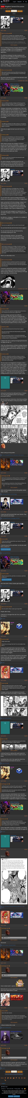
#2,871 (25, 636)
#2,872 (25, 680)
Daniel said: (4, 683)
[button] (1, 1)
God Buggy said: (5, 475)
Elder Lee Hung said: (6, 33)
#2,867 (25, 511)
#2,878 (25, 963)
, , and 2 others (9, 945)
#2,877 (25, 925)
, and (11, 518)
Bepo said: (4, 739)
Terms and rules (10, 1088)
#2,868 (25, 536)
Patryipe (3, 8)
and (9, 494)
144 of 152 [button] (14, 11)
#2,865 (25, 390)
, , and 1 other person (13, 455)
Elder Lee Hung (14, 84)
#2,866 (25, 472)
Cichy (11, 498)
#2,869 (25, 570)
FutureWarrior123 (15, 994)
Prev (8, 11)
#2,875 (25, 816)
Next (20, 11)
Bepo (11, 666)
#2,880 (25, 1045)
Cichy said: (4, 539)
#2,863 (25, 183)
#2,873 (25, 736)
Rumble (12, 16)
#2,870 (25, 603)
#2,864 (25, 305)
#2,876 (25, 849)
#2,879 (25, 1007)
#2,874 (25, 781)
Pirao (11, 459)
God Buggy (13, 377)
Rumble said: (4, 100)
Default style (4, 1086)
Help (22, 1088)
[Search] (26, 1)
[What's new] (23, 1)
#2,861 (25, 30)
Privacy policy (17, 1088)
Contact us (3, 1088)
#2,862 (25, 97)
